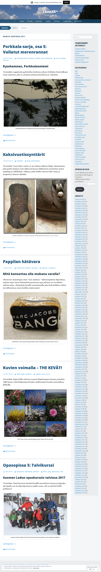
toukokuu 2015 (80, 491)
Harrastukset (79, 84)
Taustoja (57, 21)
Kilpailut (78, 91)
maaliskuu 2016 (80, 469)
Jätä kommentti (10, 140)
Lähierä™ (50, 12)
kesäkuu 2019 (79, 382)
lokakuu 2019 (79, 374)
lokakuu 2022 (79, 294)
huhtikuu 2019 (80, 387)
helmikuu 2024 (80, 261)
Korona (77, 93)
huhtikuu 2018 (80, 413)
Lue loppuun (9, 135)
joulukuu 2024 (80, 241)
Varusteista (77, 21)
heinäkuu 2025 (80, 226)
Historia (78, 89)
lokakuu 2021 (79, 321)
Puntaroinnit (79, 142)
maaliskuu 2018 (80, 416)
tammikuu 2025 (80, 239)
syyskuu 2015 (79, 482)
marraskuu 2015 (80, 477)
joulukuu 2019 (80, 369)
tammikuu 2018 (80, 420)
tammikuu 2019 (80, 393)
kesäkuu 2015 (79, 488)
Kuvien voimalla (80, 102)
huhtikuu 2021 (80, 334)
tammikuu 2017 (80, 446)
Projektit (78, 139)
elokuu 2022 (79, 299)
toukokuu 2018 (80, 411)
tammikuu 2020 (80, 367)
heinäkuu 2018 (80, 407)
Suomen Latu (79, 153)
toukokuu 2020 (80, 358)
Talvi (61, 471)
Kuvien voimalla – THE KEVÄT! (32, 367)
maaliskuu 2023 (80, 283)
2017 (14, 28)
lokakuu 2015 (79, 480)
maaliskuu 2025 (80, 235)
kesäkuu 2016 (79, 462)
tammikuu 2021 (80, 341)
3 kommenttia (9, 354)
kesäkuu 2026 (79, 204)
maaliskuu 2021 (80, 336)
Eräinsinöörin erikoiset (24, 268)
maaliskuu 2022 (80, 310)
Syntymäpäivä (35, 161)
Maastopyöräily (21, 58)
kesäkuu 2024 (79, 252)
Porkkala (62, 58)
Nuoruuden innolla (81, 124)
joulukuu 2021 (80, 316)
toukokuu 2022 (80, 305)
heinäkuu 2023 (80, 274)
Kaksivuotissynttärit (24, 154)
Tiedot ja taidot (80, 157)
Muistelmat (79, 122)
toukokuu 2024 (80, 255)
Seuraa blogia (82, 169)
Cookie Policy (36, 568)
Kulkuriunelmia (80, 98)
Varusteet (34, 268)
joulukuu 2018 (80, 396)
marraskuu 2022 (80, 292)
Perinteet (78, 133)
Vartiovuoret (79, 159)
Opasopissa (20, 471)
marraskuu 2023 (80, 268)
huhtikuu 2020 (80, 360)
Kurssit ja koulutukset (82, 100)
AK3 (76, 71)
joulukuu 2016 (80, 449)
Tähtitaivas (79, 155)
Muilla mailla (20, 374)
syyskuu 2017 (79, 429)
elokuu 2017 (79, 431)
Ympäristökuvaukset (82, 164)
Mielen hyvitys (80, 117)
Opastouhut (55, 471)
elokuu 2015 (79, 484)
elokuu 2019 (79, 378)
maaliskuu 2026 (80, 210)
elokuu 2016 (79, 458)
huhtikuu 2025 (80, 232)
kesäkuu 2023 (79, 277)
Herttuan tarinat (80, 87)
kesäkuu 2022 (79, 303)
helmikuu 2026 (80, 213)
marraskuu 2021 (80, 318)
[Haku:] (84, 37)
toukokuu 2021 (80, 332)
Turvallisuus (52, 268)
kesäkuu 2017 (79, 435)
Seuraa (79, 189)
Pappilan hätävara (21, 261)
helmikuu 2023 (80, 285)
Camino (77, 76)
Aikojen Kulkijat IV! (81, 62)
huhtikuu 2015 (80, 493)
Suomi (48, 374)
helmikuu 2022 (80, 312)
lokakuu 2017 (79, 427)
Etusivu (22, 21)
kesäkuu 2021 (79, 330)
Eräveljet (78, 82)
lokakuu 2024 (79, 246)
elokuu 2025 (79, 224)
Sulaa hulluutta (80, 151)
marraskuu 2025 (80, 219)
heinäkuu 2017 (80, 433)
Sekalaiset (20, 161)
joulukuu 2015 (80, 475)
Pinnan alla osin (80, 135)
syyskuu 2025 (79, 221)
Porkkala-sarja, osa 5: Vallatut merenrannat (25, 49)
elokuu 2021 (79, 325)
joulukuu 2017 (80, 422)
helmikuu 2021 (80, 338)
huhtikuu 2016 (80, 466)
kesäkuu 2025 (79, 228)
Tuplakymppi (67, 21)
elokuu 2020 (79, 352)
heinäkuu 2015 (80, 486)
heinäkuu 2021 (80, 327)
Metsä (77, 113)
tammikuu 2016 (80, 473)
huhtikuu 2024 (80, 257)
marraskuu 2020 (80, 345)
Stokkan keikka (80, 49)
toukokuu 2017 (80, 438)
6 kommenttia (9, 247)
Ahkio (44, 471)
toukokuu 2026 (80, 206)
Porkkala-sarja (39, 58)
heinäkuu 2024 (80, 250)
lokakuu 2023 (79, 270)
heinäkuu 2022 (80, 301)
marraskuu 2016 (80, 451)
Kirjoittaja (39, 21)
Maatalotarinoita (81, 111)
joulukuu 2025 (80, 217)
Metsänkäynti (79, 115)
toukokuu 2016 (80, 464)
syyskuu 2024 (79, 248)
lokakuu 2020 (79, 347)
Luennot (78, 104)
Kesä (57, 58)
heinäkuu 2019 (80, 380)
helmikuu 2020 (80, 365)
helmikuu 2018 (80, 418)
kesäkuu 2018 (79, 409)
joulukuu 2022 (80, 290)
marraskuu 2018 (80, 398)
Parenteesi (30, 58)
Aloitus (66, 2)
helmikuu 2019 (80, 391)
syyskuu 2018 (79, 402)
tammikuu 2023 (80, 288)
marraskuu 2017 (80, 424)
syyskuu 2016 (79, 455)
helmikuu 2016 (80, 471)
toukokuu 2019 (80, 385)
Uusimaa (6, 60)
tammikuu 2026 (80, 215)
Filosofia (29, 21)
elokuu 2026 (79, 199)
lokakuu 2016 (79, 453)
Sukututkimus (80, 148)
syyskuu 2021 (79, 323)
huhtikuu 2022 (80, 307)
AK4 (76, 73)
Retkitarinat (48, 58)
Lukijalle (47, 21)
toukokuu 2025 (80, 230)
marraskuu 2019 (80, 371)
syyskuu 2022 (79, 296)
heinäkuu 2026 (80, 202)
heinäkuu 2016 (80, 460)
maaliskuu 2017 (80, 442)
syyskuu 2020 (79, 349)
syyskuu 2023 (79, 272)
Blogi (28, 161)
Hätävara (44, 268)
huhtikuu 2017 (80, 440)
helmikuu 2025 (80, 237)
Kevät (43, 374)
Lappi (49, 471)
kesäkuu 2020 (79, 356)
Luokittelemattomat (82, 106)
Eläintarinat (79, 78)
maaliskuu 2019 (80, 389)
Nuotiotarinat (80, 126)
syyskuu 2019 (79, 376)
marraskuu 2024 (80, 244)
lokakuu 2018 (79, 400)
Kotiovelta (78, 95)
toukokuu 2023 (80, 279)
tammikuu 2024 (80, 263)
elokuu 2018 (79, 405)
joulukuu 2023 (80, 266)
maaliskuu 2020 (80, 363)
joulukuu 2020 (80, 343)
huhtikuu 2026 (80, 208)
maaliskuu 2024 (80, 259)
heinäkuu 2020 (80, 354)
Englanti (38, 374)
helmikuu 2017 (80, 444)
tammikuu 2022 (80, 314)
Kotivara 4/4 (79, 60)
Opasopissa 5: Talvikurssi (28, 465)
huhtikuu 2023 (80, 281)
